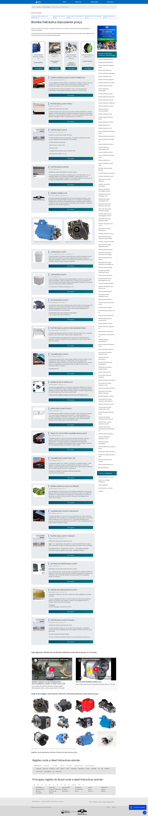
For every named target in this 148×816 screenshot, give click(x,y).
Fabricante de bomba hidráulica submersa (104, 205)
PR (49, 785)
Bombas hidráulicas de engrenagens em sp (94, 17)
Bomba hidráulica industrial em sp (106, 345)
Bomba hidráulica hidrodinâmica (103, 340)
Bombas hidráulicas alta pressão (105, 169)
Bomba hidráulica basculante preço (106, 447)
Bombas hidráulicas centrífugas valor (104, 200)
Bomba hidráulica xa (104, 160)
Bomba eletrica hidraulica (105, 331)
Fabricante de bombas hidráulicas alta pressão (105, 237)
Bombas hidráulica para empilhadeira (105, 363)
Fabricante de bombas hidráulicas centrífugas (105, 253)
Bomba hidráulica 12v (104, 372)
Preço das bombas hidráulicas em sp (103, 295)
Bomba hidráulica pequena (106, 79)
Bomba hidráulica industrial (106, 97)
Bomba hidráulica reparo (105, 94)
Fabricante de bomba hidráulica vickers (104, 219)
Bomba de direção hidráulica (106, 451)
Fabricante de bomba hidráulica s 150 (104, 195)
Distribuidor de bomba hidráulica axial (105, 353)
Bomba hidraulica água (105, 307)
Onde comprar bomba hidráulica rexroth (104, 423)
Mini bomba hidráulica (104, 70)
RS (57, 785)
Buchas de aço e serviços (105, 488)
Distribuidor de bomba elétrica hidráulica (105, 392)
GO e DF (74, 785)
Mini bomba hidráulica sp (105, 464)
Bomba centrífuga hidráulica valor (106, 455)
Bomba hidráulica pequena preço (106, 66)
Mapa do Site (110, 802)
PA (83, 785)
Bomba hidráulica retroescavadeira (103, 110)
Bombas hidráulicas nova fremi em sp (105, 287)
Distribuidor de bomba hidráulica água (105, 368)
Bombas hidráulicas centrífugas (104, 185)
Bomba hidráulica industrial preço (106, 156)
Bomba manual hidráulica (105, 62)
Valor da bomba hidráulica (106, 315)
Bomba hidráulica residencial (106, 103)
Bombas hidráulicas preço (105, 233)
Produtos (78, 2)
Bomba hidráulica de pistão (106, 82)
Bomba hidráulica (103, 467)
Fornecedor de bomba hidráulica (104, 376)
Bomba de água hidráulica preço (105, 413)
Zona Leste (69, 765)
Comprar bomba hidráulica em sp (106, 303)
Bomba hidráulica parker (105, 249)
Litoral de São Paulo (89, 765)
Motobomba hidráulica (105, 299)
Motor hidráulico (103, 485)
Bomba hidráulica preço (105, 114)
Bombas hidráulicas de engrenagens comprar (104, 215)
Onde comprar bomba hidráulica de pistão (76, 17)
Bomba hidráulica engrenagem (103, 89)
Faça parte (110, 2)
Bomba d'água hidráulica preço (59, 17)
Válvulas (100, 491)
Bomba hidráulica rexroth (105, 477)
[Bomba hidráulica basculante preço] (38, 48)
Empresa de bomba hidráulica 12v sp (104, 437)
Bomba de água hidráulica (105, 349)
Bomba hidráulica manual (105, 100)
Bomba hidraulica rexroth (105, 122)
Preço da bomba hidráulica (106, 283)
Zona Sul (62, 765)
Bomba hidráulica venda (105, 86)
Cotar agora (38, 68)
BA (65, 785)
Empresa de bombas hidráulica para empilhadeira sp (40, 17)
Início (90, 802)
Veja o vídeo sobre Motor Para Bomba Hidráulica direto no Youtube (95, 684)
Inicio (64, 2)
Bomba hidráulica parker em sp (106, 311)
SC (53, 785)
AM (79, 785)
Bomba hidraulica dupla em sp (109, 17)
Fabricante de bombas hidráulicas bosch (104, 245)
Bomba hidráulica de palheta (106, 73)
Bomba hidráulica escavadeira (103, 442)
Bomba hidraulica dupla (105, 267)
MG (38, 785)
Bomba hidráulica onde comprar (105, 460)
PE (61, 785)
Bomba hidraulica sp (104, 125)
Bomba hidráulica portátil (105, 106)
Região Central (37, 765)
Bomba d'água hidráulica (105, 59)
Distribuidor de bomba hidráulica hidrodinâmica (105, 400)
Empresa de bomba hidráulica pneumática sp (105, 418)
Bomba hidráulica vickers (105, 152)
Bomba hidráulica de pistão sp (106, 140)
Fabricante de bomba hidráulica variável (104, 210)
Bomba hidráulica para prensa (105, 258)
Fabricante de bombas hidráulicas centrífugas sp (105, 263)
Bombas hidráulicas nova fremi (105, 224)
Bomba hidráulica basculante (106, 380)
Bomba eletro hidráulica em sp (106, 335)
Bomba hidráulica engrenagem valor (103, 148)
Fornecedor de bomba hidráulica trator (104, 384)
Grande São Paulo (78, 765)
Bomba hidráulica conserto (106, 404)
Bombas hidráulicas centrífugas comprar (104, 190)
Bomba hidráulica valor (105, 76)
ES (42, 785)
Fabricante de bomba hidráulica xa (104, 229)
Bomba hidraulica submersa (106, 136)
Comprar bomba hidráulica (106, 241)
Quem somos (94, 2)
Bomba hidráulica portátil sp (106, 173)
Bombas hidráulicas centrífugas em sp (104, 271)
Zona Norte (46, 765)
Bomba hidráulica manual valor (105, 164)
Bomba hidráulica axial (104, 291)
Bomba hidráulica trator (105, 323)
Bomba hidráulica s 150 (105, 128)
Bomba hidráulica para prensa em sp (105, 319)
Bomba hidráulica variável (105, 144)
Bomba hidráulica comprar (106, 396)
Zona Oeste (54, 765)
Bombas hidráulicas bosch (106, 176)
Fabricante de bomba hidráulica (104, 180)
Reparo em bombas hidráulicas (104, 481)
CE (68, 785)
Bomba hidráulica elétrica (105, 434)
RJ (34, 785)
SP (45, 785)
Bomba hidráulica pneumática (103, 358)
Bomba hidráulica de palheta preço (106, 132)
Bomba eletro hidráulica (105, 275)
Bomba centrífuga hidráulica (106, 388)
